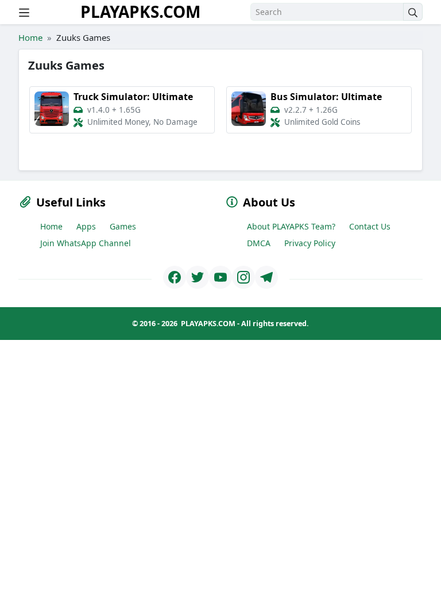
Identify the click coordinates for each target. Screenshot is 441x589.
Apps (86, 226)
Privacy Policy (309, 243)
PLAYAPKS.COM (140, 11)
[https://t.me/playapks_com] (266, 277)
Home (30, 37)
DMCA (258, 243)
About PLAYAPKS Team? (291, 226)
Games (123, 226)
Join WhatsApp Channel (85, 243)
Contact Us (369, 226)
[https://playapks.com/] (174, 277)
